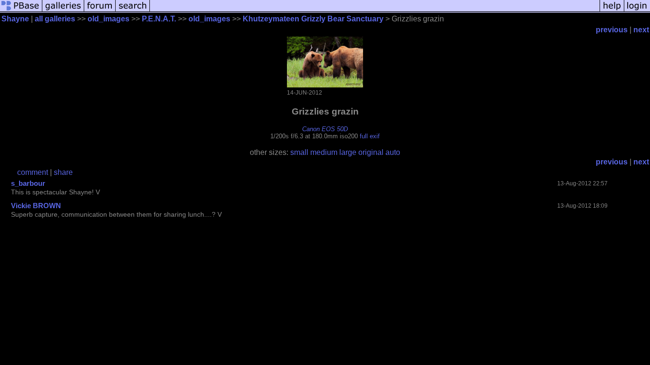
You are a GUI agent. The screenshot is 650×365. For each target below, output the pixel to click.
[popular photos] (375, 11)
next (641, 30)
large (347, 152)
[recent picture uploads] (63, 11)
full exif (370, 136)
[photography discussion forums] (100, 11)
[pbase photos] (21, 11)
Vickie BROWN (36, 206)
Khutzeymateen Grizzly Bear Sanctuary (313, 19)
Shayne (15, 19)
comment (32, 172)
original (371, 152)
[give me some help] (612, 11)
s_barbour (28, 183)
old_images (108, 19)
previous (612, 30)
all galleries (55, 19)
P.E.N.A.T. (159, 19)
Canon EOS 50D (325, 129)
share (63, 172)
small (299, 152)
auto (392, 152)
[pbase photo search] (133, 11)
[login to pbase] (637, 11)
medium (323, 152)
